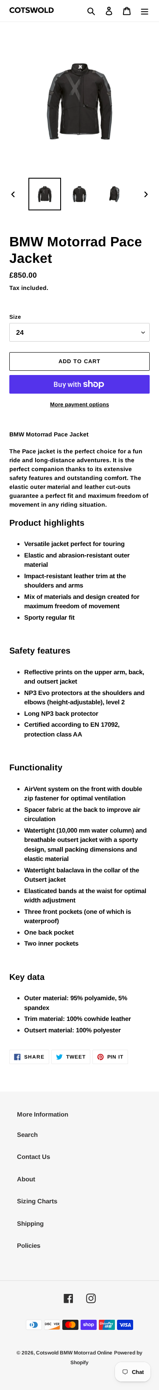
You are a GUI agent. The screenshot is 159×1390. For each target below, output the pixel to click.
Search (27, 1134)
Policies (28, 1245)
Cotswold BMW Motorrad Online (74, 1353)
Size (15, 317)
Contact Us (33, 1156)
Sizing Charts (37, 1201)
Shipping (30, 1223)
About (26, 1179)
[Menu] (144, 11)
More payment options (79, 404)
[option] (45, 194)
